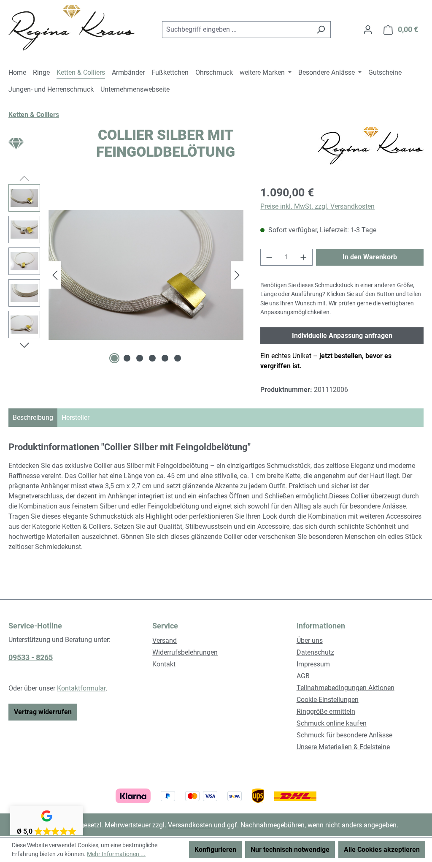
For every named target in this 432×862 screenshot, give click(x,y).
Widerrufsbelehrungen (185, 652)
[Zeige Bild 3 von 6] (139, 358)
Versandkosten (190, 825)
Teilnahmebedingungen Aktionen (345, 688)
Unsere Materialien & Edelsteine (343, 747)
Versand (164, 640)
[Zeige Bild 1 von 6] (114, 358)
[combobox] (236, 29)
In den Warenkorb (370, 257)
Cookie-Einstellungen (328, 700)
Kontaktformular (81, 688)
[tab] (32, 417)
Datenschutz (315, 652)
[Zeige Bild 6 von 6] (177, 358)
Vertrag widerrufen (43, 712)
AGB (303, 676)
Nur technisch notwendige (290, 850)
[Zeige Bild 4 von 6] (152, 358)
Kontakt (164, 664)
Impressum (313, 664)
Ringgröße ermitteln (326, 711)
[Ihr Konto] (368, 29)
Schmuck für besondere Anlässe (344, 735)
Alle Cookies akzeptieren (382, 850)
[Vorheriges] (55, 275)
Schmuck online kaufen (332, 723)
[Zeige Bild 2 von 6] (127, 358)
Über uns (310, 640)
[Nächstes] (237, 275)
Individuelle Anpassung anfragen (342, 336)
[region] (126, 275)
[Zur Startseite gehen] (71, 28)
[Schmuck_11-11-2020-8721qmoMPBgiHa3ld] (146, 275)
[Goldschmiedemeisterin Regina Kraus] (371, 146)
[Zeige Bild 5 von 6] (165, 358)
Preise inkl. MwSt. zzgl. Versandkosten (317, 206)
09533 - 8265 (30, 657)
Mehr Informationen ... (116, 854)
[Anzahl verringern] (269, 257)
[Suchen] (321, 29)
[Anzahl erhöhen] (304, 257)
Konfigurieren (215, 850)
